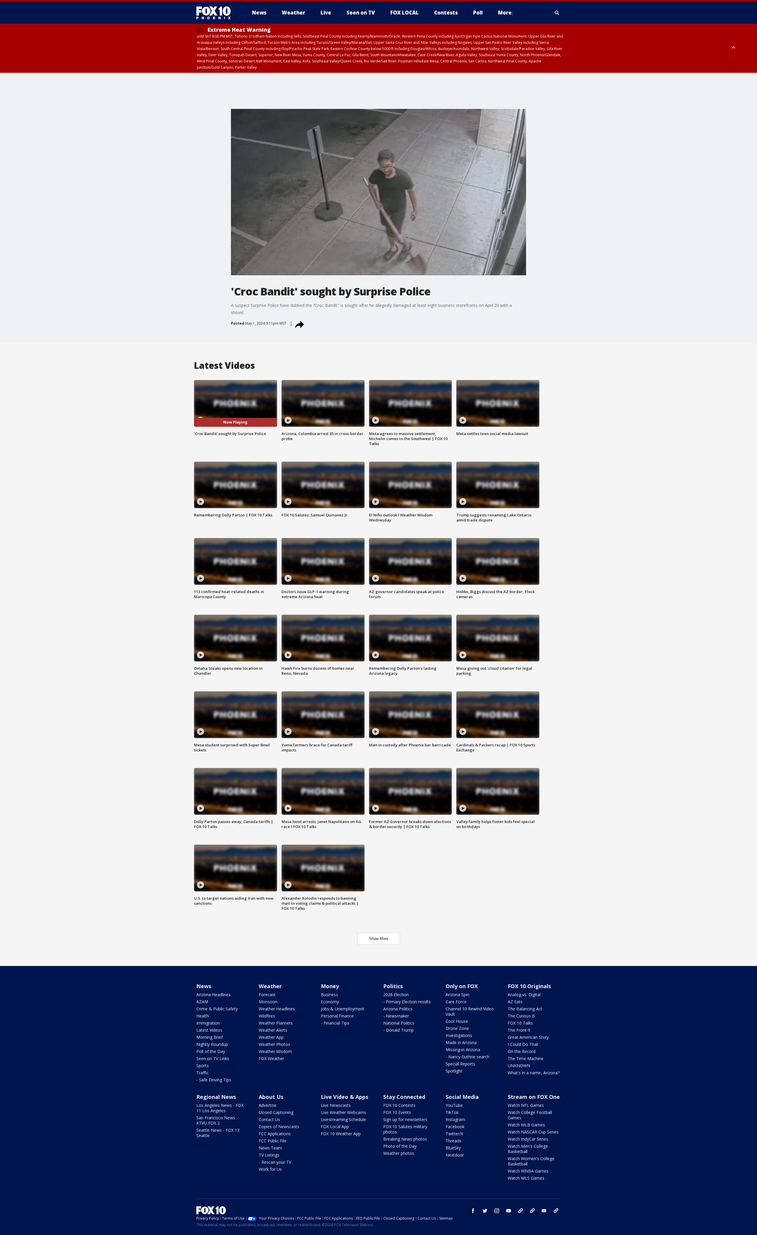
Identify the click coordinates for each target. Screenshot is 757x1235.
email (544, 1210)
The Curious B (521, 1016)
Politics (393, 986)
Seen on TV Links (212, 1058)
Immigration (208, 1023)
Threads (453, 1141)
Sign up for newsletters (405, 1119)
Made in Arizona (461, 1042)
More (505, 12)
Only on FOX (462, 986)
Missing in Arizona (463, 1049)
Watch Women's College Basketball (531, 1161)
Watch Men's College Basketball (528, 1148)
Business (329, 994)
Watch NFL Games (526, 1105)
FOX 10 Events (397, 1112)
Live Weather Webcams (343, 1112)
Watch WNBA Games (528, 1171)
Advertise (267, 1105)
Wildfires (267, 1016)
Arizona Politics (398, 1009)
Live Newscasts (336, 1105)
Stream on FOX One (534, 1096)
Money (330, 986)
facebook (473, 1210)
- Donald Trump (398, 1030)
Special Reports (460, 1064)
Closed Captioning (276, 1112)
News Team (270, 1148)
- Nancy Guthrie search (467, 1057)
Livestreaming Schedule (343, 1119)
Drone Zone (457, 1028)
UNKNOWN (519, 1065)
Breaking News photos (405, 1139)
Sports (202, 1065)
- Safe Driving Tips (213, 1080)
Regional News (216, 1096)
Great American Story (528, 1037)
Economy (330, 1001)
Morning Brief (209, 1037)
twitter (485, 1210)
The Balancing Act (525, 1009)
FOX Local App (335, 1126)
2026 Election (396, 994)
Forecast (267, 994)
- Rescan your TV (275, 1162)
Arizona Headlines (213, 994)
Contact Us (269, 1119)
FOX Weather (271, 1058)
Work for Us (270, 1169)
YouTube (454, 1105)
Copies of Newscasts (279, 1126)
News (203, 986)
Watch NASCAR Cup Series (533, 1132)
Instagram (455, 1119)
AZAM (202, 1001)
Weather (270, 986)
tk (520, 1210)
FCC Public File (273, 1141)
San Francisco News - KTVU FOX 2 (217, 1120)
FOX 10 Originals (529, 986)
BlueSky (453, 1148)
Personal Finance (337, 1016)
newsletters (556, 1210)
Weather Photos (274, 1044)
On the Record (522, 1051)
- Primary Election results (407, 1001)
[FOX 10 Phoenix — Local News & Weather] (215, 13)
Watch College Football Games (530, 1115)
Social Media (462, 1096)
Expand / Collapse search (557, 12)
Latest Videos (209, 1030)
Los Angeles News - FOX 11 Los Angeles (220, 1107)
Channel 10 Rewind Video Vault (470, 1011)
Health (202, 1016)
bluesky (532, 1210)
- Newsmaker (396, 1016)
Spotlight (454, 1071)
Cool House (457, 1021)
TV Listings (269, 1155)
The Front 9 (519, 1030)
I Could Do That (523, 1044)
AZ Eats (515, 1001)
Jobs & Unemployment (342, 1009)
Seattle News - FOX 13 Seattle (218, 1132)
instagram (497, 1210)
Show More (378, 938)
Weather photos (398, 1153)
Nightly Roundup (212, 1044)
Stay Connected (404, 1096)
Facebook (455, 1126)
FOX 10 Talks (520, 1023)
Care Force (456, 1001)
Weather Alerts (273, 1030)
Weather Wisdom (275, 1051)
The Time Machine (526, 1058)
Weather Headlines (277, 1009)
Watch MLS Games (526, 1178)
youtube (508, 1210)
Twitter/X (454, 1133)
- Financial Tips (335, 1023)
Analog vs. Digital (524, 994)
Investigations (459, 1035)
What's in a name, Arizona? (533, 1072)
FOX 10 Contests (399, 1105)
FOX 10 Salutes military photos (405, 1129)
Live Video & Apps (344, 1096)
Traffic (202, 1072)
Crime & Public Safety (217, 1009)
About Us (271, 1096)
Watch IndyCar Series (528, 1139)
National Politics (398, 1023)
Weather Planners (276, 1023)
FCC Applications (275, 1133)
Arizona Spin (457, 994)
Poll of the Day (210, 1051)
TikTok (452, 1112)
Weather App (271, 1037)
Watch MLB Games (526, 1125)
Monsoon (268, 1001)
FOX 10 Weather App (341, 1133)
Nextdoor (455, 1155)
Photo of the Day (400, 1146)
